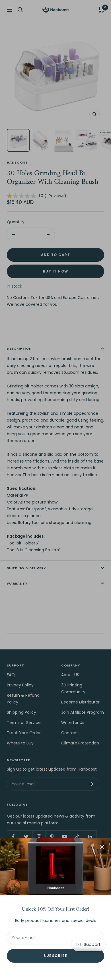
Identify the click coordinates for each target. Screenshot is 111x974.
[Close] (102, 847)
